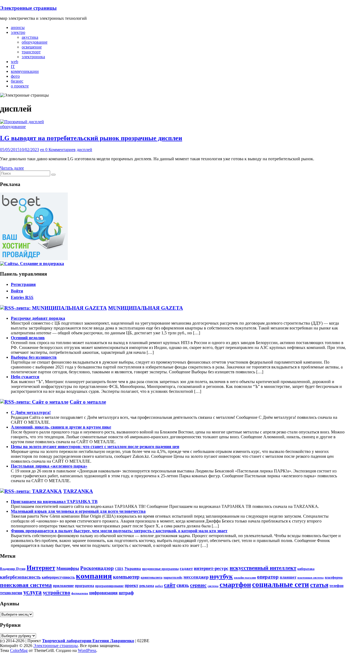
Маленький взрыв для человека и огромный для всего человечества (78, 511)
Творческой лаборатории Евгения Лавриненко (88, 640)
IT (13, 66)
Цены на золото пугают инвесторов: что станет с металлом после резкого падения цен (95, 446)
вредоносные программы (160, 569)
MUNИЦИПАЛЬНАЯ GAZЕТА (145, 308)
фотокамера (79, 593)
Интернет (41, 567)
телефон (336, 585)
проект (131, 585)
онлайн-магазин (245, 577)
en (42, 149)
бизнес (17, 81)
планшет (288, 577)
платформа (334, 577)
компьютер (126, 577)
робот (159, 586)
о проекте (20, 86)
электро (18, 32)
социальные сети (280, 584)
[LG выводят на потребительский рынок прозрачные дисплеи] (22, 121)
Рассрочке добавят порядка (38, 318)
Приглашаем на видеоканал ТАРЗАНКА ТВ (54, 501)
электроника (33, 56)
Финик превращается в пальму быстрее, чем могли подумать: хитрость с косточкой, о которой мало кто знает (119, 530)
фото (15, 76)
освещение (32, 47)
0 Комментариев (60, 149)
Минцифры (67, 568)
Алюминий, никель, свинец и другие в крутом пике (61, 427)
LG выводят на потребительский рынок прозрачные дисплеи (91, 138)
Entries (22, 297)
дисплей (84, 149)
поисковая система (26, 585)
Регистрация (23, 284)
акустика (30, 37)
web (14, 61)
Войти (17, 291)
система (213, 586)
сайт (169, 585)
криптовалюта (151, 577)
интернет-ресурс (211, 568)
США (119, 569)
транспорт (31, 52)
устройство (56, 592)
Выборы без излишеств (34, 357)
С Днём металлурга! (31, 412)
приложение (63, 585)
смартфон (235, 585)
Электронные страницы (28, 8)
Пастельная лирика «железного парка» (49, 466)
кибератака (305, 569)
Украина (132, 568)
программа (84, 585)
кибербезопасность (20, 577)
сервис (198, 585)
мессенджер (196, 577)
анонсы (18, 27)
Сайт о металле (88, 402)
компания (94, 576)
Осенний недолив (28, 337)
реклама (146, 585)
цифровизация (103, 592)
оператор (268, 577)
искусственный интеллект (263, 568)
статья (319, 584)
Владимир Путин (12, 569)
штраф (126, 592)
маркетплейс (172, 577)
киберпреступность (58, 577)
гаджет (186, 568)
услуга (32, 592)
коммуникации (25, 71)
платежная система (310, 577)
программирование (109, 586)
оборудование (34, 42)
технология (11, 592)
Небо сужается (25, 376)
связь (182, 585)
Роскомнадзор (97, 568)
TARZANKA (78, 491)
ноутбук (221, 576)
